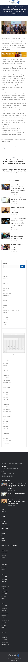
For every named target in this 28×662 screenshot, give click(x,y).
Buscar (5, 263)
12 (10, 344)
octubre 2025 (6, 385)
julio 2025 (5, 392)
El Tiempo (5, 286)
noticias (12, 147)
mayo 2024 (5, 426)
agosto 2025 (6, 390)
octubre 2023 (6, 443)
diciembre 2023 (6, 438)
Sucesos (5, 322)
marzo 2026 (6, 373)
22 (20, 346)
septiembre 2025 (7, 387)
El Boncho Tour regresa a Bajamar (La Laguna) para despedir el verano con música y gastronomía (18, 209)
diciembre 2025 (6, 380)
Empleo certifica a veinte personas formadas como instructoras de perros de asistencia (17, 246)
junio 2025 (5, 394)
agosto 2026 (6, 360)
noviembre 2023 (7, 440)
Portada (5, 307)
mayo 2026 (5, 368)
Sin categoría (6, 317)
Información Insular (7, 290)
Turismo (3, 148)
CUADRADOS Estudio (17, 659)
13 (13, 344)
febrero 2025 (6, 404)
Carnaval (5, 278)
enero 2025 (6, 406)
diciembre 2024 (6, 409)
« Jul (13, 354)
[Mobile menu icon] (2, 2)
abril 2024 (5, 428)
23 (23, 346)
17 (5, 346)
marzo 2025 (6, 402)
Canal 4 (5, 273)
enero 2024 (6, 436)
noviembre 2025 (7, 382)
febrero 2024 (6, 433)
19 (10, 346)
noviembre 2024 (7, 411)
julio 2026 (5, 363)
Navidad (5, 300)
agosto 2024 (6, 419)
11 (8, 344)
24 (5, 348)
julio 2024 (5, 421)
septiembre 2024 (7, 416)
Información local (7, 293)
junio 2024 (5, 423)
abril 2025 (5, 399)
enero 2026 (6, 377)
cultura (5, 281)
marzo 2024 (6, 431)
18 (8, 346)
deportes (5, 283)
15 (20, 344)
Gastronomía (6, 288)
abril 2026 (5, 370)
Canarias (8, 147)
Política (15, 147)
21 (17, 346)
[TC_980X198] (14, 56)
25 (8, 348)
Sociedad (20, 147)
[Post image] (5, 187)
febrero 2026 (6, 375)
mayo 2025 (5, 397)
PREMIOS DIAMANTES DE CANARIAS (11, 310)
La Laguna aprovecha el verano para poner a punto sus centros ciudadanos (18, 199)
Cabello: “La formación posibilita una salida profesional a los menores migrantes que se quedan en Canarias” (18, 235)
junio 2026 (5, 365)
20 (13, 346)
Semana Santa (6, 315)
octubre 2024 (6, 414)
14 (17, 344)
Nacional (5, 298)
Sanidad (5, 312)
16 (23, 344)
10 (5, 344)
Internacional (6, 295)
